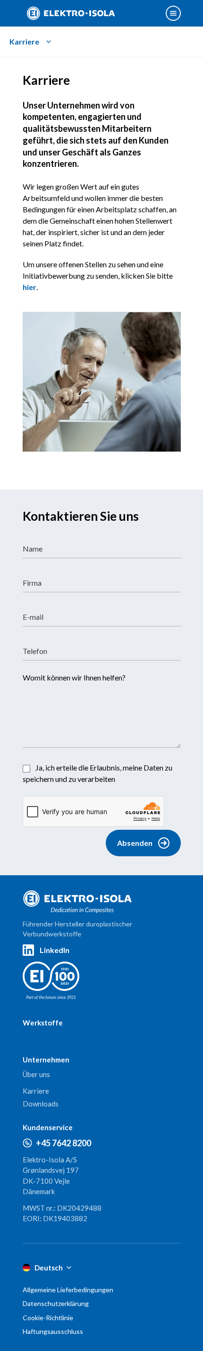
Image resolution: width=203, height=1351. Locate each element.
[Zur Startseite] (71, 13)
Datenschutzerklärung (56, 1303)
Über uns (36, 1074)
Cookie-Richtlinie (48, 1318)
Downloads (41, 1103)
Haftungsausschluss (53, 1331)
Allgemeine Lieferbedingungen (68, 1290)
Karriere (36, 1091)
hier (29, 286)
